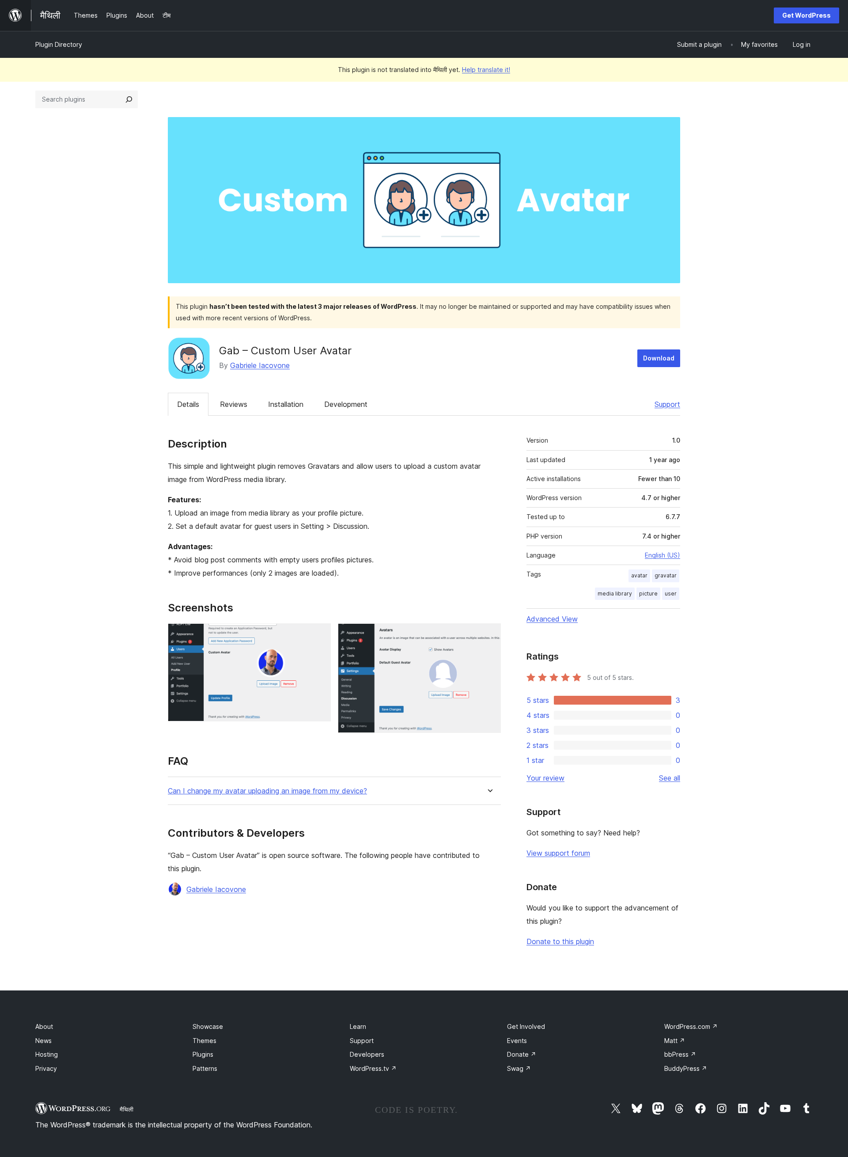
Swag (519, 1068)
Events (517, 1040)
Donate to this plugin (560, 941)
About (44, 1026)
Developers (367, 1054)
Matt (674, 1040)
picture (648, 593)
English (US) (662, 555)
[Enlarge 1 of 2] (318, 635)
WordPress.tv (373, 1068)
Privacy (46, 1068)
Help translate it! (486, 69)
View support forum (558, 853)
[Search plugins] (129, 99)
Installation (285, 404)
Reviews (233, 404)
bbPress (680, 1054)
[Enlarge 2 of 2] (489, 635)
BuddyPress (685, 1068)
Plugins (203, 1054)
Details (188, 404)
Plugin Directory (58, 44)
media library (615, 593)
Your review (545, 778)
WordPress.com (691, 1026)
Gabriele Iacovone (260, 365)
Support (667, 404)
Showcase (208, 1026)
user (671, 593)
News (43, 1040)
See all (669, 778)
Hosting (46, 1054)
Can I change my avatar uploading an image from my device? (267, 791)
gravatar (666, 575)
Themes (204, 1040)
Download (658, 358)
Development (345, 404)
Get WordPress (806, 15)
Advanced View (552, 619)
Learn (358, 1026)
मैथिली (126, 1109)
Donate (521, 1054)
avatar (639, 575)
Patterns (205, 1068)
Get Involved (526, 1026)
